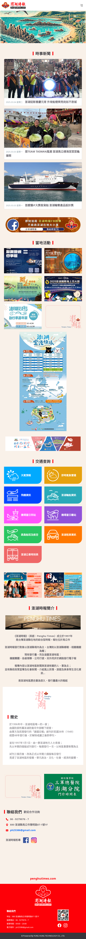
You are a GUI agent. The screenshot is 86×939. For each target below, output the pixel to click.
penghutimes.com (43, 878)
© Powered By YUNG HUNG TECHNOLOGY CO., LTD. (43, 936)
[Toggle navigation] (81, 5)
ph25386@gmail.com (23, 830)
